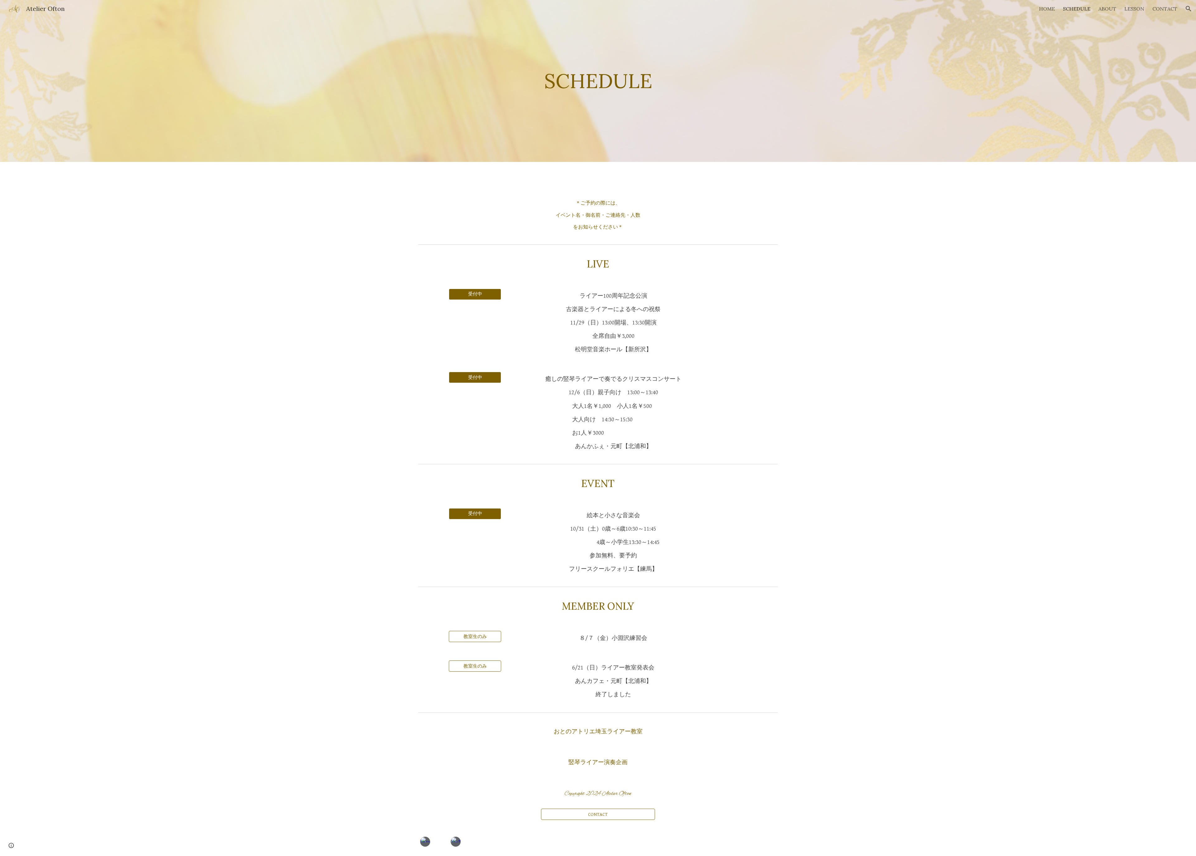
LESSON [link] (1134, 9)
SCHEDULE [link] (1076, 9)
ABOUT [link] (1107, 9)
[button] (1188, 8)
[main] (598, 81)
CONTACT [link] (1164, 9)
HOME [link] (1047, 9)
